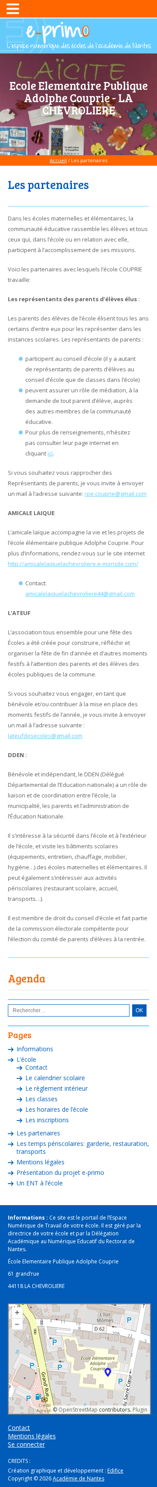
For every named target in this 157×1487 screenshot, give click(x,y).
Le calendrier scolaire (55, 1078)
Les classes (41, 1099)
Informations (35, 1049)
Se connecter (26, 1444)
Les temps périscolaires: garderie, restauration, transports (83, 1147)
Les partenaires (38, 1133)
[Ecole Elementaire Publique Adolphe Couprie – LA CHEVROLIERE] (78, 46)
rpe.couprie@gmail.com (116, 494)
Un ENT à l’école (40, 1183)
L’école (26, 1059)
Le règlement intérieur (56, 1088)
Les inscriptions (47, 1120)
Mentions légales (41, 1162)
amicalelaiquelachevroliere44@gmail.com (80, 594)
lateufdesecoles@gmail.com (45, 736)
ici (50, 453)
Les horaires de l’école (56, 1109)
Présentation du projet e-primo (60, 1172)
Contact (36, 1067)
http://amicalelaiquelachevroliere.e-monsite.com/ (73, 564)
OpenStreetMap (78, 1409)
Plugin (139, 1409)
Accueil (58, 160)
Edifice (115, 1470)
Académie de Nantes (78, 1478)
